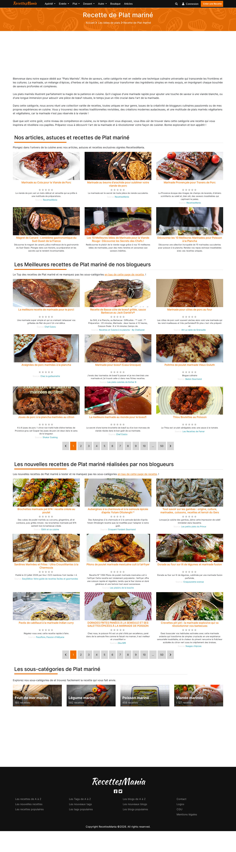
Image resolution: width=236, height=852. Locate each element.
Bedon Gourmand (193, 379)
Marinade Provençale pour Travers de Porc (190, 182)
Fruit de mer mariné (31, 698)
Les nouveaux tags (80, 804)
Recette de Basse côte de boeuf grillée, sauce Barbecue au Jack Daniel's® (118, 311)
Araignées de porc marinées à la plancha (46, 364)
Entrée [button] (63, 3)
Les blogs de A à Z (134, 799)
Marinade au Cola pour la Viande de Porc (46, 182)
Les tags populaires (81, 809)
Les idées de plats (109, 22)
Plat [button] (75, 3)
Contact (181, 799)
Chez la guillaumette (50, 376)
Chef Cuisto (50, 327)
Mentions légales (187, 814)
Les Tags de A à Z (80, 799)
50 (161, 446)
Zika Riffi (122, 643)
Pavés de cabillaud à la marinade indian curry (46, 622)
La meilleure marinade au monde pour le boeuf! (118, 417)
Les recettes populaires (29, 809)
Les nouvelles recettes (28, 804)
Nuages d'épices (193, 646)
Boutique (115, 3)
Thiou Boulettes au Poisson (190, 417)
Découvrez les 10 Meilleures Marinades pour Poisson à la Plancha (189, 239)
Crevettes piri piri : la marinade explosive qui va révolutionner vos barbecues (190, 624)
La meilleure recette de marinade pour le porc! (46, 309)
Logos (180, 804)
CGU (179, 809)
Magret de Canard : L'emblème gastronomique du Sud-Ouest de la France (46, 239)
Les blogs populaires (135, 809)
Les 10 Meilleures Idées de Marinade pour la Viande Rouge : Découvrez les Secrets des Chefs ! (118, 239)
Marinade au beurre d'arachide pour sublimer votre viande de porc (118, 184)
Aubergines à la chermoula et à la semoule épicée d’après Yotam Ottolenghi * (118, 510)
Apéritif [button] (49, 3)
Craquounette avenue (193, 582)
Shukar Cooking (50, 437)
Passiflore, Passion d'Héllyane (50, 637)
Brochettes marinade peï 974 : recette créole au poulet (46, 510)
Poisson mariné (135, 698)
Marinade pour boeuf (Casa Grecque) (118, 364)
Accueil (90, 22)
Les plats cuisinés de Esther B (121, 382)
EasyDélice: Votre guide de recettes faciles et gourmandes (50, 579)
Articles (128, 3)
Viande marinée (189, 698)
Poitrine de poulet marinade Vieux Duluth (190, 364)
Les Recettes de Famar (194, 431)
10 (144, 446)
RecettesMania (25, 3)
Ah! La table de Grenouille (193, 330)
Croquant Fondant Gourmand (122, 529)
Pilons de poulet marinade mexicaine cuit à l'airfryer (118, 564)
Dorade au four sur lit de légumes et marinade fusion (189, 564)
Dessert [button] (88, 3)
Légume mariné (82, 698)
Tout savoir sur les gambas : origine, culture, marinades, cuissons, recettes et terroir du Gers (189, 510)
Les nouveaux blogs (135, 804)
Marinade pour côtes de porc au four (189, 309)
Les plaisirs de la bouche (122, 588)
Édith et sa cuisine (50, 529)
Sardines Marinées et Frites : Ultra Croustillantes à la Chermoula (46, 566)
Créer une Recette (212, 3)
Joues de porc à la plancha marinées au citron (46, 417)
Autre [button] (101, 3)
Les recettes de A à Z (28, 799)
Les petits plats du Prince (193, 526)
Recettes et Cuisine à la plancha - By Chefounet (122, 330)
